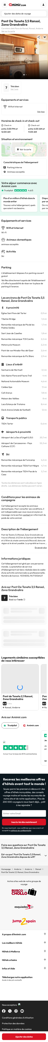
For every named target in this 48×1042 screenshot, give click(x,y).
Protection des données (13, 1023)
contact (27, 515)
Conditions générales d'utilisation (18, 1017)
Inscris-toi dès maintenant (24, 822)
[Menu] (4, 4)
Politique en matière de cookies (17, 1029)
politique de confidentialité (21, 830)
